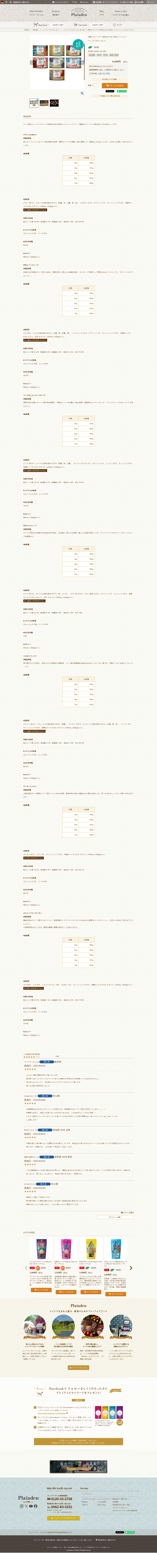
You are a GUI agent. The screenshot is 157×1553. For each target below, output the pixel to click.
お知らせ (85, 1505)
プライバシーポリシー (120, 1507)
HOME (26, 30)
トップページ (86, 1494)
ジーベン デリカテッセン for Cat (74, 30)
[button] (26, 1268)
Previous (32, 62)
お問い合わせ (101, 1505)
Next (82, 62)
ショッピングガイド (103, 1499)
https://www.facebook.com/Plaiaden (52, 1413)
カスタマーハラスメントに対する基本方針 (125, 1510)
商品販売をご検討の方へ (121, 1499)
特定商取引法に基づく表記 (121, 1505)
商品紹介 (36, 30)
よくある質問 (101, 1502)
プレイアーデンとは (79, 1368)
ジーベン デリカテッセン (51, 30)
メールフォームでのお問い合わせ (65, 1518)
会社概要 (115, 1502)
